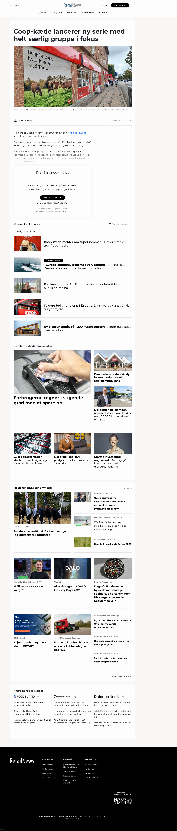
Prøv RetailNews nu (52, 197)
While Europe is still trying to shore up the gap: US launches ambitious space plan (112, 714)
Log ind (63, 203)
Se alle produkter (49, 778)
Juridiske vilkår (69, 771)
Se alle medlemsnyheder (121, 676)
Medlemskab (47, 769)
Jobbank (103, 12)
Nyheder (42, 12)
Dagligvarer (57, 12)
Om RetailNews (91, 778)
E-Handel (71, 12)
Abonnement (47, 764)
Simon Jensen (27, 120)
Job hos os (89, 773)
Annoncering (47, 773)
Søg (17, 5)
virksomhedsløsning (59, 211)
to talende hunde (77, 133)
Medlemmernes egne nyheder (33, 487)
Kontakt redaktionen (93, 764)
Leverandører (87, 12)
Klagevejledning (70, 776)
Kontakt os (89, 769)
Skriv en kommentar (122, 224)
